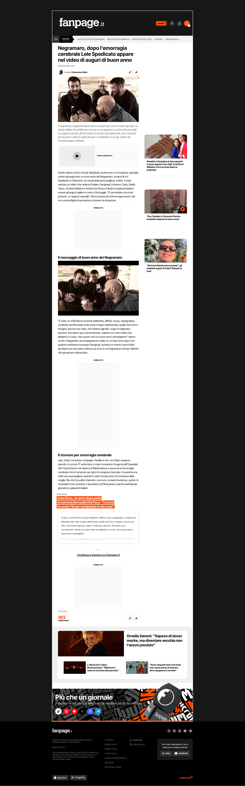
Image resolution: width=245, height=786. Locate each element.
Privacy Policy (111, 749)
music (66, 38)
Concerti (158, 39)
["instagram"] (66, 711)
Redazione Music (79, 72)
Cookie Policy (111, 753)
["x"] (82, 711)
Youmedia (109, 740)
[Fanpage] (62, 731)
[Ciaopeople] (186, 778)
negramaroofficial (84, 539)
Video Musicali (172, 39)
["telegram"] (98, 711)
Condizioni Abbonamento (116, 758)
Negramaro (62, 611)
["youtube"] (74, 711)
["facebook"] (90, 711)
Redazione (109, 762)
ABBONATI (161, 23)
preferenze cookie (113, 767)
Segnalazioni (111, 744)
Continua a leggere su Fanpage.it (98, 555)
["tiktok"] (58, 711)
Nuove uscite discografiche (91, 39)
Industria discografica (118, 39)
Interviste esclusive (142, 39)
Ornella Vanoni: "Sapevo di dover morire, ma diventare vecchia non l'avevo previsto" (154, 640)
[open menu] (56, 39)
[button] (136, 72)
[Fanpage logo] (78, 23)
